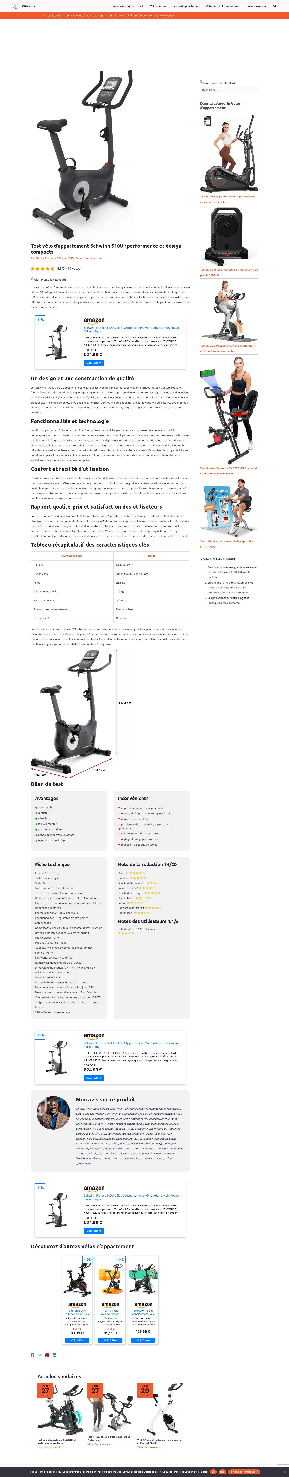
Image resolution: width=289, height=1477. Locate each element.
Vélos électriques (123, 6)
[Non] (284, 1472)
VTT (142, 6)
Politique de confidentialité (244, 1471)
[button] (274, 6)
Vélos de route (159, 6)
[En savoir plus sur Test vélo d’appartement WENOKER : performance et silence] (60, 1409)
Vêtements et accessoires (222, 6)
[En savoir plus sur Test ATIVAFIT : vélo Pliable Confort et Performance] (110, 1407)
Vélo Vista (28, 6)
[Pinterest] (47, 1355)
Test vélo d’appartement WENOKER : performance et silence (57, 1441)
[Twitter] (39, 1355)
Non (222, 1471)
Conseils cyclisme (256, 6)
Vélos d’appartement (187, 6)
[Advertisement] (144, 44)
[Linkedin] (54, 1355)
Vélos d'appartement (48, 1447)
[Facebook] (32, 1355)
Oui (213, 1471)
